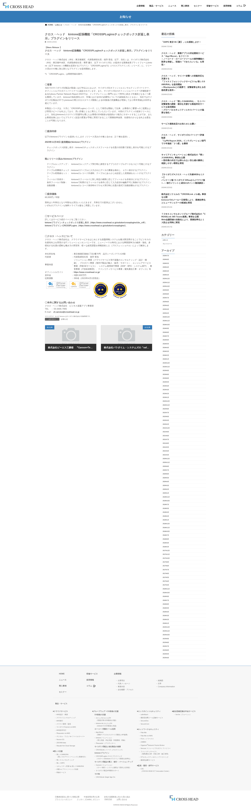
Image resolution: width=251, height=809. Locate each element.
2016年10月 (166, 592)
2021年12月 (166, 428)
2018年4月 (166, 543)
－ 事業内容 (120, 686)
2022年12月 (166, 401)
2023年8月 (166, 374)
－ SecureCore (144, 724)
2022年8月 (166, 409)
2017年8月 (166, 566)
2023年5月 (166, 382)
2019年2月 (166, 516)
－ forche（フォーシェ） (182, 714)
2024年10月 (166, 324)
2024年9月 (166, 328)
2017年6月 (166, 573)
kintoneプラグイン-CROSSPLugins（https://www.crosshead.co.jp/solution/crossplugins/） (86, 225)
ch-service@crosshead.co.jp (66, 312)
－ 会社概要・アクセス (124, 689)
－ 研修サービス (60, 772)
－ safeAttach (143, 714)
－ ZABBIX (142, 742)
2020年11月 (166, 462)
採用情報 (227, 6)
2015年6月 (166, 650)
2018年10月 (166, 531)
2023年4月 (166, 386)
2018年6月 (166, 539)
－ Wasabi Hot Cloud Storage (64, 746)
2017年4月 (166, 581)
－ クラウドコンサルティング (65, 717)
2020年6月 (166, 474)
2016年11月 (166, 589)
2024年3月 (166, 351)
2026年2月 (166, 275)
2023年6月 (166, 378)
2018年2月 (166, 547)
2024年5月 (166, 344)
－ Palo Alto (143, 732)
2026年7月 (166, 255)
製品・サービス (156, 6)
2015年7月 (166, 646)
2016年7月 (166, 600)
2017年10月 (166, 558)
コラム (239, 6)
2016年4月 (166, 612)
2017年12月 (166, 550)
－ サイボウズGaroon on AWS (65, 727)
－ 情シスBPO (59, 763)
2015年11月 (166, 631)
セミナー (198, 6)
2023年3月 (166, 389)
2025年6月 (166, 301)
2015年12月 (166, 627)
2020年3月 (166, 485)
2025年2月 (166, 313)
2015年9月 (166, 638)
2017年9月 (166, 562)
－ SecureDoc (144, 721)
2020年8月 (166, 466)
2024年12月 (166, 317)
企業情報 (141, 6)
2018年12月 (166, 523)
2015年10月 (166, 634)
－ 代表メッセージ (123, 683)
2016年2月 (166, 619)
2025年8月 (166, 294)
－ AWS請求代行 (60, 730)
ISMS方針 (108, 799)
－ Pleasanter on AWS (62, 733)
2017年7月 (166, 569)
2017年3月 (166, 585)
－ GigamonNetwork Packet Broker (152, 745)
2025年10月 (166, 286)
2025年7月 (166, 298)
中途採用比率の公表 (91, 797)
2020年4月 (166, 481)
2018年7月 (166, 535)
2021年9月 (166, 432)
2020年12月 (166, 458)
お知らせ (64, 319)
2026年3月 (166, 271)
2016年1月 (166, 623)
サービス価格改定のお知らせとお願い (178, 124)
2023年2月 (166, 393)
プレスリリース (167, 244)
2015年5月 (166, 654)
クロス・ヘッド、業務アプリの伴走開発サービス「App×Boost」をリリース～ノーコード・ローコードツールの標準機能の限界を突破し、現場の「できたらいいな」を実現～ (182, 59)
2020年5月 (166, 478)
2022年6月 (166, 416)
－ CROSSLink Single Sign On (104, 777)
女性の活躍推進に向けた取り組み (117, 797)
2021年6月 (166, 443)
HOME (62, 674)
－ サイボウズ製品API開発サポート (106, 770)
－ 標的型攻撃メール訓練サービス (151, 717)
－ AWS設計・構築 (61, 714)
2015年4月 (166, 657)
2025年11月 (166, 282)
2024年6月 (166, 340)
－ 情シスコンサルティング (64, 760)
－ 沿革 (158, 683)
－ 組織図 (159, 680)
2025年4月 (166, 305)
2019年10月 (166, 500)
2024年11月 (166, 320)
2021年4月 (166, 451)
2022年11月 (166, 405)
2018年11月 (166, 527)
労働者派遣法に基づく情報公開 (67, 797)
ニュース (172, 6)
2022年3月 (166, 420)
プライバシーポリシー (63, 799)
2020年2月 (166, 489)
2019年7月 (166, 504)
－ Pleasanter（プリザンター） (105, 743)
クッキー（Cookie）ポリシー (88, 799)
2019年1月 (166, 520)
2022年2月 (166, 424)
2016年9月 (166, 596)
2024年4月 (166, 347)
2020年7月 (166, 470)
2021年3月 (166, 455)
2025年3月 (166, 309)
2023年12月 (166, 363)
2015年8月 (166, 642)
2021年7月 (166, 439)
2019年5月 (166, 508)
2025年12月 (166, 278)
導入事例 (185, 6)
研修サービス (213, 6)
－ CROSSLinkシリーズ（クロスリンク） (109, 749)
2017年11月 (166, 554)
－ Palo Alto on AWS (146, 735)
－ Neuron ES (59, 739)
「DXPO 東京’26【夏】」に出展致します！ (181, 42)
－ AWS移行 (58, 721)
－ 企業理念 (120, 680)
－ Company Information (165, 686)
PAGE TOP (242, 782)
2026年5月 (166, 263)
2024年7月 (166, 336)
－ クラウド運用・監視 (62, 724)
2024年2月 (166, 355)
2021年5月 (166, 447)
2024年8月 (166, 332)
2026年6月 (166, 259)
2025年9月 (166, 290)
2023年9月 (166, 370)
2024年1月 (166, 359)
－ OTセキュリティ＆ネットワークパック (153, 757)
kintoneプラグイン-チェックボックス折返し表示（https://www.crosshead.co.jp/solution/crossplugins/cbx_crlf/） (96, 222)
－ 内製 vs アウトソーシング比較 (66, 769)
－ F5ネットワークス (146, 739)
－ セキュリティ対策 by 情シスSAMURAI (69, 766)
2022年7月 (166, 412)
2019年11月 (166, 497)
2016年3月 (166, 615)
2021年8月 (166, 435)
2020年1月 (166, 493)
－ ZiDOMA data (60, 742)
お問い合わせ (122, 799)
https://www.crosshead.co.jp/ (87, 272)
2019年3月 (166, 512)
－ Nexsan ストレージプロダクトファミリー (155, 748)
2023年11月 (166, 366)
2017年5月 (166, 577)
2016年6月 (166, 604)
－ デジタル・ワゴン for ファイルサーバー (69, 736)
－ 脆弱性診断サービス (147, 760)
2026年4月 (166, 267)
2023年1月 (166, 397)
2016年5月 (166, 608)
